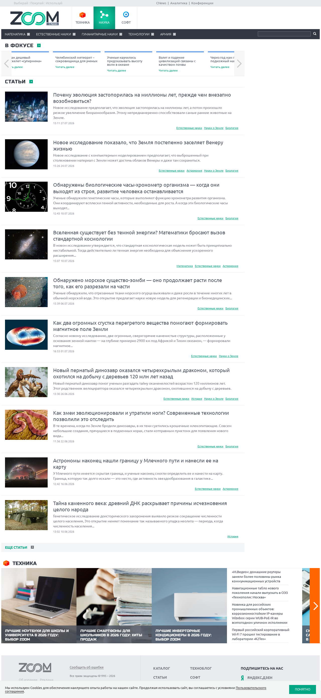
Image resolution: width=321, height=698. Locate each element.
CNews (161, 3)
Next (239, 63)
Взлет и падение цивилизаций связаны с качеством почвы (177, 64)
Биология (231, 127)
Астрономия (194, 170)
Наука (104, 22)
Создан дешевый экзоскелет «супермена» (22, 62)
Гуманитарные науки (100, 34)
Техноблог (201, 668)
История (196, 398)
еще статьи (15, 547)
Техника (82, 22)
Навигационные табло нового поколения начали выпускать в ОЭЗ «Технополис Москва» (260, 592)
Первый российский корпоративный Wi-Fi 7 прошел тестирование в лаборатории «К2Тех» (260, 634)
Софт (126, 22)
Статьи (15, 82)
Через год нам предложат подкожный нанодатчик (230, 62)
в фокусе (19, 46)
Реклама (46, 679)
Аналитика (178, 3)
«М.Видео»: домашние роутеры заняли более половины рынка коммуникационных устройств (256, 576)
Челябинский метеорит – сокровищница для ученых (76, 62)
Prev (6, 63)
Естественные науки (53, 34)
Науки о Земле (213, 127)
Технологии (138, 34)
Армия (165, 34)
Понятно (302, 689)
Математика (15, 34)
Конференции (202, 3)
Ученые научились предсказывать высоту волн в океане (124, 64)
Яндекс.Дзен (259, 678)
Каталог (161, 668)
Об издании (28, 679)
